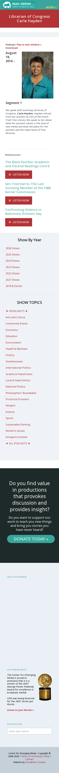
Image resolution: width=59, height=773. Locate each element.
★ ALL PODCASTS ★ (18, 443)
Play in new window (28, 44)
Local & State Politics (18, 380)
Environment (13, 342)
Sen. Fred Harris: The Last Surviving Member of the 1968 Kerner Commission (28, 188)
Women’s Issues (15, 430)
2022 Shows (13, 273)
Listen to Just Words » (20, 709)
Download (12, 47)
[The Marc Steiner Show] (18, 5)
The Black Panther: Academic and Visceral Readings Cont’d (27, 164)
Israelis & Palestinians (19, 374)
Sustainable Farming (18, 424)
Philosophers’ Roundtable (21, 393)
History (10, 355)
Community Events (17, 323)
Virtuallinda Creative (35, 762)
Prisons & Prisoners (17, 399)
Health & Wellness (17, 349)
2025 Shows (13, 254)
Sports (9, 418)
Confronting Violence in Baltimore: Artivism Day (23, 211)
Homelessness (14, 361)
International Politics (18, 367)
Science (10, 412)
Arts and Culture (15, 317)
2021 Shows (13, 280)
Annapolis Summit (16, 437)
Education (11, 336)
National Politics (15, 386)
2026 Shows (13, 248)
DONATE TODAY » (31, 539)
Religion (10, 405)
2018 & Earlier (14, 286)
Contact (29, 759)
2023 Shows (13, 267)
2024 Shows (13, 260)
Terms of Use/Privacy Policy (35, 756)
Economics (12, 330)
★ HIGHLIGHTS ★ (17, 311)
